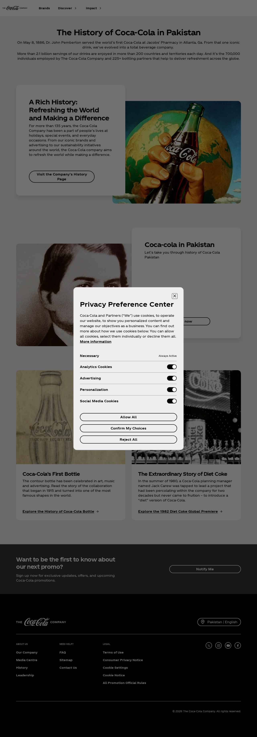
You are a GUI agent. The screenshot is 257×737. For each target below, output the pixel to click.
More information (95, 341)
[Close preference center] (174, 296)
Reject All (128, 439)
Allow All (128, 417)
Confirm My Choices (128, 428)
